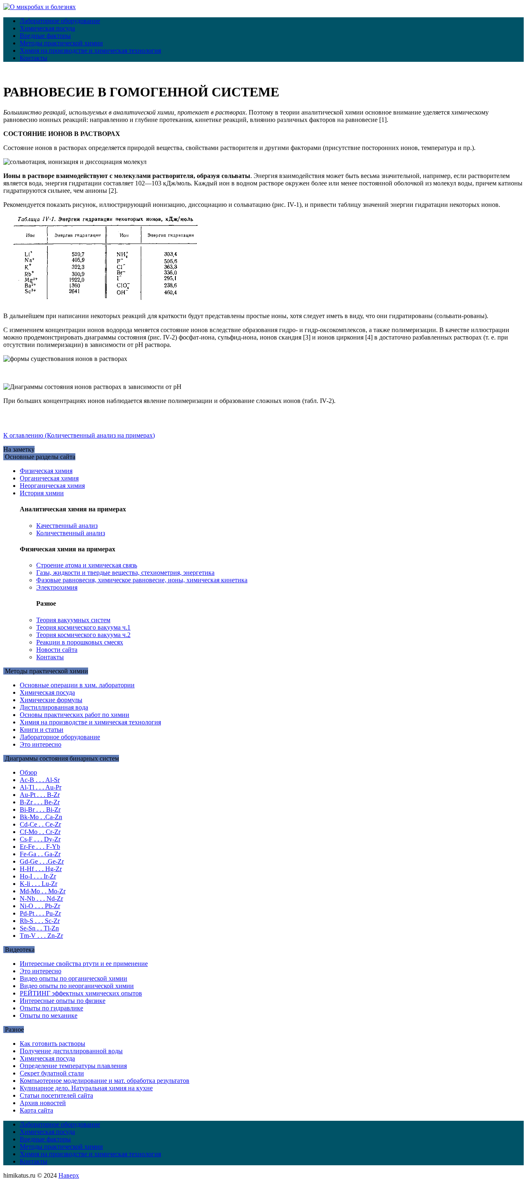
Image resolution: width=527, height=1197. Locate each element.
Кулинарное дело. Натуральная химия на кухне (86, 1088)
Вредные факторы (45, 35)
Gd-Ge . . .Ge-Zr (42, 861)
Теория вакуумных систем (73, 619)
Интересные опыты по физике (62, 1000)
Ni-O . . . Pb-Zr (40, 905)
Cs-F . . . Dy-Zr (40, 839)
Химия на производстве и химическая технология (90, 50)
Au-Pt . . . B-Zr (40, 794)
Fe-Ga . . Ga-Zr (40, 853)
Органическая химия (49, 478)
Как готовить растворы (52, 1043)
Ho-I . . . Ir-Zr (38, 876)
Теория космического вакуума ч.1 (83, 627)
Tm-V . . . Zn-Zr (41, 935)
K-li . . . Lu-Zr (38, 883)
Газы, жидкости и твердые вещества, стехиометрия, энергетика (125, 572)
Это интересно (40, 744)
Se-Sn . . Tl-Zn (39, 928)
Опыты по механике (48, 1015)
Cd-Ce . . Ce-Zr (40, 824)
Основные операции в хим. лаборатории (77, 685)
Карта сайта (36, 1110)
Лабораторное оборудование (60, 20)
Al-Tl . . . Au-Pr (40, 787)
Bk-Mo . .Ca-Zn (41, 816)
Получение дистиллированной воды (71, 1050)
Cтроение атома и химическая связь (86, 565)
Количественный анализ (70, 532)
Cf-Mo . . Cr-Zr (40, 831)
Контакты (33, 57)
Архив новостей (43, 1102)
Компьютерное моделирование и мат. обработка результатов (104, 1080)
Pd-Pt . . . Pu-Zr (40, 913)
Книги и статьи (41, 729)
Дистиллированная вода (54, 707)
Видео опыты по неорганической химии (77, 985)
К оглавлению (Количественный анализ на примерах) (79, 435)
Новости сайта (56, 649)
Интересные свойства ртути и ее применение (84, 963)
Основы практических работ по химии (74, 714)
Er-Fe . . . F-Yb (40, 846)
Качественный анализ (67, 525)
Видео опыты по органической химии (73, 978)
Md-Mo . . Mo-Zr (42, 891)
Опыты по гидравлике (51, 1008)
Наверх (68, 1175)
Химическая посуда (47, 28)
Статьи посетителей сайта (56, 1095)
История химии (42, 493)
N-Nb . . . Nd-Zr (41, 898)
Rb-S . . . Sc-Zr (40, 920)
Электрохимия (56, 587)
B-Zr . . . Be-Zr (40, 802)
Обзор (28, 772)
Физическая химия (46, 470)
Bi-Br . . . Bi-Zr (40, 809)
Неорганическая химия (52, 485)
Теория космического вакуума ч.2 (83, 634)
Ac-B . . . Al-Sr (40, 779)
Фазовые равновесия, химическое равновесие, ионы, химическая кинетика (141, 579)
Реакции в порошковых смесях (79, 642)
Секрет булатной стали (52, 1073)
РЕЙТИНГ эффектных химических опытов (81, 993)
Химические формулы (51, 699)
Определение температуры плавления (73, 1065)
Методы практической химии (61, 43)
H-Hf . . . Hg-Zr (41, 868)
